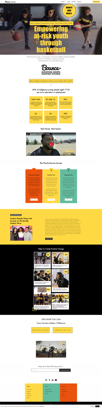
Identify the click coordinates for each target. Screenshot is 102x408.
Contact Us (63, 395)
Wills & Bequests (64, 391)
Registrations (29, 391)
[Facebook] (49, 380)
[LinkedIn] (52, 380)
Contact (28, 397)
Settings (92, 406)
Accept (97, 406)
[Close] (100, 406)
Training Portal (29, 395)
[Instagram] (46, 380)
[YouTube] (56, 380)
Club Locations (29, 389)
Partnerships (29, 393)
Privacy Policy (42, 406)
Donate (63, 393)
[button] (64, 356)
